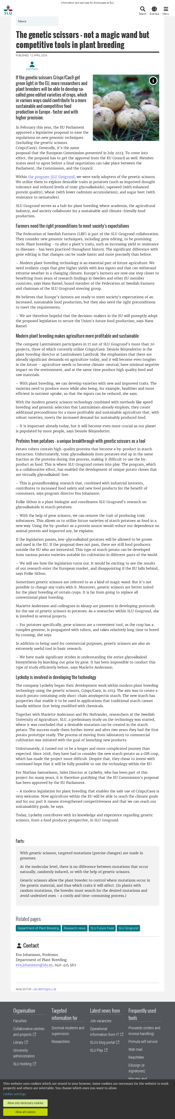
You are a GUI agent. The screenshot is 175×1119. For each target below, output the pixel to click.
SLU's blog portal (102, 1042)
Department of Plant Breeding (38, 928)
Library (18, 1042)
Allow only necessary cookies (25, 1103)
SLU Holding (22, 1064)
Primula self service (143, 1041)
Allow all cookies (25, 1112)
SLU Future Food (102, 928)
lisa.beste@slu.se (44, 989)
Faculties (20, 1021)
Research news (75, 928)
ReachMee (136, 1057)
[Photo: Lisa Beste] (153, 80)
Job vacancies (100, 1021)
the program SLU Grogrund (51, 177)
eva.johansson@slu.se (34, 965)
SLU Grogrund (128, 928)
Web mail (135, 1049)
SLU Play (96, 1050)
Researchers (61, 1041)
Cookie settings (14, 1094)
